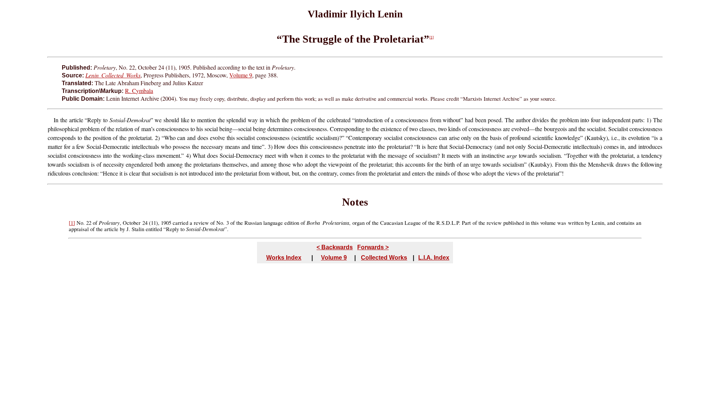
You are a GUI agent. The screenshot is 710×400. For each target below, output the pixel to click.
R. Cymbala (139, 90)
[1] (431, 37)
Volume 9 (240, 75)
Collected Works (384, 257)
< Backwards (335, 247)
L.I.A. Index (433, 257)
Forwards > (373, 247)
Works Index (283, 257)
